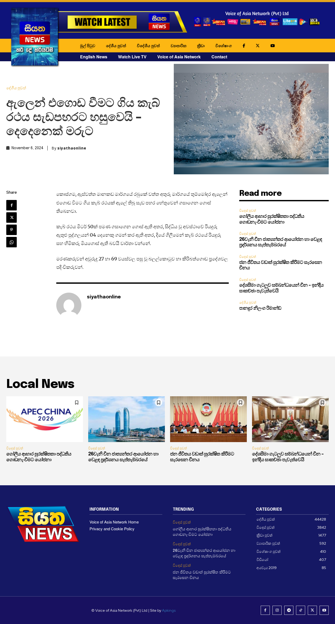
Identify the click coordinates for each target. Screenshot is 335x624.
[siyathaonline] (68, 305)
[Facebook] (11, 205)
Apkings (169, 610)
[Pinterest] (11, 230)
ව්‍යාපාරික (178, 45)
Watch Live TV (132, 57)
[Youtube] (324, 610)
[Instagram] (277, 610)
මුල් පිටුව (87, 45)
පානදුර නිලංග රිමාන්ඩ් (260, 308)
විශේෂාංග (223, 45)
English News (93, 57)
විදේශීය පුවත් (148, 45)
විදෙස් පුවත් (247, 210)
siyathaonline (71, 148)
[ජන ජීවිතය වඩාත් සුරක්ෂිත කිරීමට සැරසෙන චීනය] (208, 419)
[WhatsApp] (11, 242)
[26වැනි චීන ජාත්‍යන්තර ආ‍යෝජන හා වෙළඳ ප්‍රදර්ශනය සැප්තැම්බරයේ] (126, 419)
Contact (219, 57)
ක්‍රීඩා (201, 45)
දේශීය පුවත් (116, 45)
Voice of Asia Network (179, 57)
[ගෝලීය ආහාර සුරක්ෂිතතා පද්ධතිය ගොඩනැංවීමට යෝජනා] (44, 419)
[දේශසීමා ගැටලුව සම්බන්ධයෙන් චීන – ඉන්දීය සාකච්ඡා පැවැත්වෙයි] (290, 419)
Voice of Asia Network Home (114, 522)
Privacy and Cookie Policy (112, 528)
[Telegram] (288, 610)
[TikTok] (300, 610)
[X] (11, 217)
